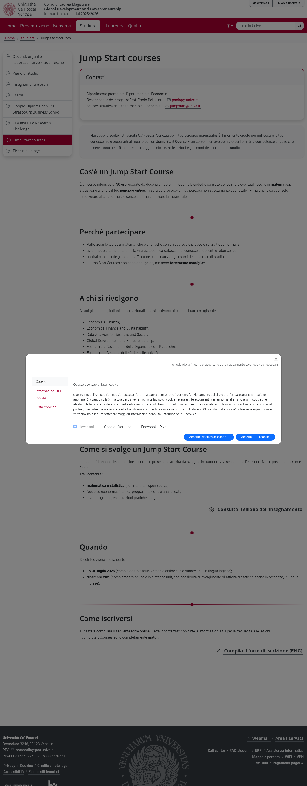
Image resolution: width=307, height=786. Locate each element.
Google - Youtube (117, 427)
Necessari (86, 427)
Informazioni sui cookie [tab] (48, 394)
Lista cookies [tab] (46, 407)
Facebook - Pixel (154, 427)
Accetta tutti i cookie (255, 437)
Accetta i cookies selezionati (208, 437)
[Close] (276, 359)
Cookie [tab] (41, 381)
